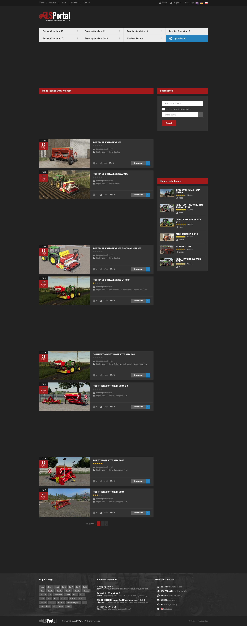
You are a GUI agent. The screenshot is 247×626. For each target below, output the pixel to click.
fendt (57, 587)
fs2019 (77, 591)
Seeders (117, 152)
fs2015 (59, 591)
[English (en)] (197, 3)
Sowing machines (140, 290)
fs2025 (43, 595)
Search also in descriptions (179, 109)
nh (54, 606)
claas (49, 587)
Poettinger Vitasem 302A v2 (110, 386)
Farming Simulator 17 (104, 499)
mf (84, 603)
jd (50, 595)
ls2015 (72, 599)
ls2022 (52, 603)
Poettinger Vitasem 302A (108, 460)
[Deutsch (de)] (201, 3)
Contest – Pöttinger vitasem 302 (114, 354)
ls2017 (81, 599)
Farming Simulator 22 (104, 255)
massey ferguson (73, 603)
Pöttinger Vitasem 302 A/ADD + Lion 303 (117, 248)
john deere (58, 595)
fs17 (71, 587)
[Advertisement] (123, 65)
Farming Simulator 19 (104, 287)
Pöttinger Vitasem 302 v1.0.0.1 (112, 280)
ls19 (42, 599)
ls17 (81, 595)
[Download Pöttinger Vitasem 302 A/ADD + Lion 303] (64, 259)
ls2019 (43, 603)
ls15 (75, 595)
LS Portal (54, 16)
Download (138, 163)
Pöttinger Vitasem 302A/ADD (110, 174)
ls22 (49, 599)
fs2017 (68, 591)
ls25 (56, 599)
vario (68, 606)
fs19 (78, 587)
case (42, 587)
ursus (61, 606)
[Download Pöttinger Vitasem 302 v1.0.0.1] (64, 290)
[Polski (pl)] (206, 3)
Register (177, 3)
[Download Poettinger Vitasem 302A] (64, 471)
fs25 (42, 591)
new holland (45, 606)
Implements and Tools (104, 152)
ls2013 (63, 599)
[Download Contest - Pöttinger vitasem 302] (64, 365)
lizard (68, 595)
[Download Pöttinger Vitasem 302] (64, 153)
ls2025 (61, 603)
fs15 (64, 587)
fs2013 (50, 591)
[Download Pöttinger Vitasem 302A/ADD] (64, 184)
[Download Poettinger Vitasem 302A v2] (64, 396)
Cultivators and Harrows (123, 290)
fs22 (85, 587)
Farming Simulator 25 (104, 149)
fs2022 (86, 591)
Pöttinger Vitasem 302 (107, 142)
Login (164, 3)
